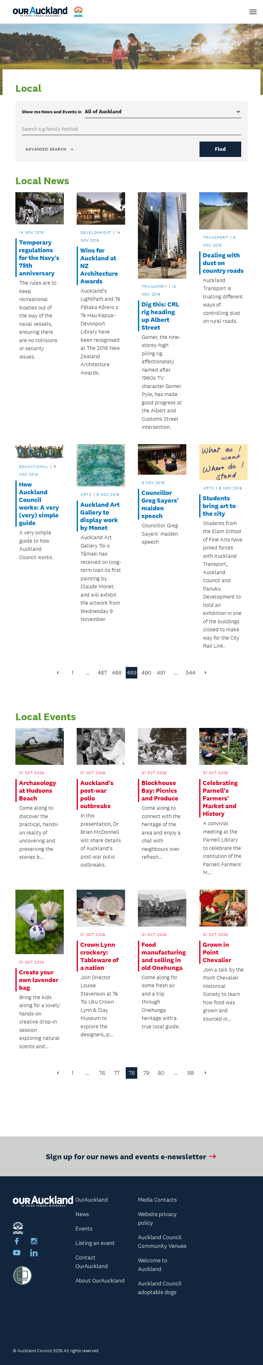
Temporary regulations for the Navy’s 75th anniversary (39, 257)
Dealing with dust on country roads (223, 262)
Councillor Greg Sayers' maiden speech (160, 504)
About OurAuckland (99, 1280)
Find (220, 149)
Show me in (51, 112)
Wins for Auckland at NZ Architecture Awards (99, 265)
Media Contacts (157, 1199)
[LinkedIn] (34, 1253)
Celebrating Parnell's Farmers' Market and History (220, 798)
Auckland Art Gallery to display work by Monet (100, 516)
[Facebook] (17, 1242)
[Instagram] (34, 1242)
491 (161, 672)
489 (131, 672)
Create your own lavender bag (38, 979)
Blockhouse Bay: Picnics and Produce (159, 790)
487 (102, 672)
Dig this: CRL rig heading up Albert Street (160, 315)
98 (190, 1072)
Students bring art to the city (219, 505)
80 (161, 1072)
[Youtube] (17, 1253)
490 (146, 672)
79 (146, 1072)
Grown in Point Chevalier (217, 952)
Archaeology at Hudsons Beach (37, 790)
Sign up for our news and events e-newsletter (126, 1156)
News (82, 1214)
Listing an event (95, 1243)
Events (83, 1228)
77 (117, 1072)
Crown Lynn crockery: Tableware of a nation (99, 956)
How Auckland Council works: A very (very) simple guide (39, 503)
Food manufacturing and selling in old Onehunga (161, 956)
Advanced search (46, 149)
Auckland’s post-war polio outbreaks (97, 794)
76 (102, 1072)
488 (117, 672)
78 (132, 1072)
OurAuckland (91, 1199)
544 (190, 672)
